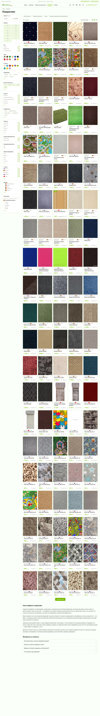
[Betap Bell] (90, 120)
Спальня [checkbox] (6, 76)
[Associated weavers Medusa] (30, 91)
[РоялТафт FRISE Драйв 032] (45, 120)
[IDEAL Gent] (30, 120)
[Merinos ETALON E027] (30, 34)
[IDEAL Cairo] (30, 204)
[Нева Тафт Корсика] (45, 503)
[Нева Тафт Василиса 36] (60, 449)
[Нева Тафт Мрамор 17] (45, 584)
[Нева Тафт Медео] (30, 584)
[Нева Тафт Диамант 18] (30, 476)
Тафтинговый (6, 138)
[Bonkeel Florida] (45, 316)
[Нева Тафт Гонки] (90, 449)
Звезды (5, 130)
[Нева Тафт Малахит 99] (45, 557)
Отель (5, 159)
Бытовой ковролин (27, 16)
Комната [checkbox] (6, 74)
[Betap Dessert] (30, 62)
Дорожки (31, 5)
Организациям (95, 1)
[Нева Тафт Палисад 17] (75, 584)
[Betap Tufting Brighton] (60, 289)
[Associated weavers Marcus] (90, 62)
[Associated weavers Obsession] (30, 233)
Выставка (5, 155)
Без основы (6, 103)
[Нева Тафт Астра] (60, 176)
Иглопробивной (6, 140)
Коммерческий (6, 48)
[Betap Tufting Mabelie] (90, 289)
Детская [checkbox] (11, 76)
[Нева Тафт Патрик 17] (90, 584)
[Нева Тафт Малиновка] (45, 62)
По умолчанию (84, 20)
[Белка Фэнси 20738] (60, 423)
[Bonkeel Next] (30, 342)
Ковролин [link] (8, 8)
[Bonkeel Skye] (90, 342)
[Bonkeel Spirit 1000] (60, 368)
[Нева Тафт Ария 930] (30, 449)
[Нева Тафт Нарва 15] (60, 584)
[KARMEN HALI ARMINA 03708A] (60, 396)
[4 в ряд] (92, 20)
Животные (5, 128)
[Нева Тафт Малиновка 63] (60, 557)
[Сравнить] (35, 26)
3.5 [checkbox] (7, 38)
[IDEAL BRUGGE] (30, 396)
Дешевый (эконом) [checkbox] (12, 110)
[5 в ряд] (94, 20)
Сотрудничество (85, 1)
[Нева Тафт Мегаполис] (90, 557)
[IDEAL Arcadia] (60, 120)
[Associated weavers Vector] (75, 233)
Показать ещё (60, 599)
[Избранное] (73, 5)
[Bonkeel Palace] (45, 342)
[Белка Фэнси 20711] (75, 62)
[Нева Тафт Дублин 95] (60, 476)
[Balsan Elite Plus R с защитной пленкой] (45, 261)
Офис (5, 157)
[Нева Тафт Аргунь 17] (90, 423)
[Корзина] (79, 5)
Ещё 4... (5, 78)
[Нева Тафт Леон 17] (30, 529)
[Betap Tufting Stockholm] (30, 316)
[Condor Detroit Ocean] (90, 368)
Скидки (56, 5)
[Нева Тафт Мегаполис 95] (45, 149)
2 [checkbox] (5, 84)
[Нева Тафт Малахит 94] (90, 529)
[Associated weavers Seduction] (60, 233)
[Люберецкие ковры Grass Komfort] (75, 120)
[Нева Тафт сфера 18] (75, 34)
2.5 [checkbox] (7, 35)
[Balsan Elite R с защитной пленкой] (90, 261)
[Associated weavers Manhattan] (45, 91)
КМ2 (4, 147)
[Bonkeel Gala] (60, 316)
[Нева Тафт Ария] (45, 34)
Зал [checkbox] (10, 74)
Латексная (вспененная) (8, 97)
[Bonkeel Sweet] (75, 368)
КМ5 (4, 145)
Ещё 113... (5, 210)
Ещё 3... (5, 163)
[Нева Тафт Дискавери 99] (45, 476)
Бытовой (5, 46)
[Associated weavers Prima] (60, 149)
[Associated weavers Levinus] (60, 91)
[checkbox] (5, 57)
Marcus (6, 206)
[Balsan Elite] (90, 233)
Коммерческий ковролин (37, 16)
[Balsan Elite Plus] (30, 261)
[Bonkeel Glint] (90, 316)
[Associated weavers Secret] (45, 233)
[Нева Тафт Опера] (30, 176)
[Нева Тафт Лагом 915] (90, 503)
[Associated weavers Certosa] (90, 149)
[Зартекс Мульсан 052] (90, 34)
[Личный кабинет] (83, 5)
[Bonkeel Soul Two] (45, 368)
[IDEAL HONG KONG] (45, 396)
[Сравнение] (76, 5)
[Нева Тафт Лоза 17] (60, 529)
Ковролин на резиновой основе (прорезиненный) (58, 16)
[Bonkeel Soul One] (30, 368)
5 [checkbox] (7, 40)
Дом (4, 153)
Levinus (6, 203)
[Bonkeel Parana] (60, 342)
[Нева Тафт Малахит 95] (30, 557)
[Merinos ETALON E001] (90, 396)
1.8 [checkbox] (7, 33)
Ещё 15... (5, 192)
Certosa (6, 202)
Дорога (5, 126)
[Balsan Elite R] (75, 261)
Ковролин (50, 5)
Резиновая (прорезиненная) (9, 99)
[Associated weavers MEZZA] (75, 204)
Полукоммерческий (7, 50)
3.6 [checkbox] (5, 87)
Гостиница (5, 161)
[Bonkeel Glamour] (75, 316)
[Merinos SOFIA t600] (30, 423)
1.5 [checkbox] (15, 30)
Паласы (46, 16)
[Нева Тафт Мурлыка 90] (90, 176)
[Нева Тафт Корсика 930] (75, 503)
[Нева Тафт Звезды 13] (75, 476)
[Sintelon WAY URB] (45, 423)
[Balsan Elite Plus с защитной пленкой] (60, 261)
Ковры (25, 5)
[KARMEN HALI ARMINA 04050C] (75, 396)
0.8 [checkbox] (15, 25)
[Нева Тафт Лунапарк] (60, 62)
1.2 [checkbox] (15, 28)
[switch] (18, 47)
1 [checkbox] (7, 28)
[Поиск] (70, 5)
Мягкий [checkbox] (6, 115)
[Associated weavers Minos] (90, 204)
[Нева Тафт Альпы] (75, 423)
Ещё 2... (5, 105)
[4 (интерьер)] (96, 20)
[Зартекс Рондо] (90, 91)
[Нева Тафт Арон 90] (45, 449)
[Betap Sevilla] (75, 176)
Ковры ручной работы (40, 5)
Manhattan (7, 205)
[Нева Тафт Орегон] (45, 176)
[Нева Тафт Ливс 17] (45, 529)
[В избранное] (35, 24)
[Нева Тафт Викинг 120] (75, 449)
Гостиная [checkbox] (15, 74)
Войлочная (6, 95)
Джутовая (5, 101)
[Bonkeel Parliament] (75, 342)
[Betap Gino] (45, 289)
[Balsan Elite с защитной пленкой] (30, 289)
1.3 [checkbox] (7, 30)
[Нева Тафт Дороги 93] (30, 149)
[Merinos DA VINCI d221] (60, 204)
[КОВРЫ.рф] (7, 5)
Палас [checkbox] (6, 110)
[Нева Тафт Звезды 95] (90, 476)
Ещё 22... (5, 89)
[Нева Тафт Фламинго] (45, 204)
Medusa (6, 208)
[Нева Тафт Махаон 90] (75, 557)
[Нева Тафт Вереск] (75, 149)
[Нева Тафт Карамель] (75, 91)
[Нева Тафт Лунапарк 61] (75, 529)
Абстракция (6, 124)
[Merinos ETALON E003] (60, 34)
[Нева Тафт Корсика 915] (60, 503)
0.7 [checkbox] (7, 25)
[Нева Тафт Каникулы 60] (30, 503)
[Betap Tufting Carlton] (75, 289)
